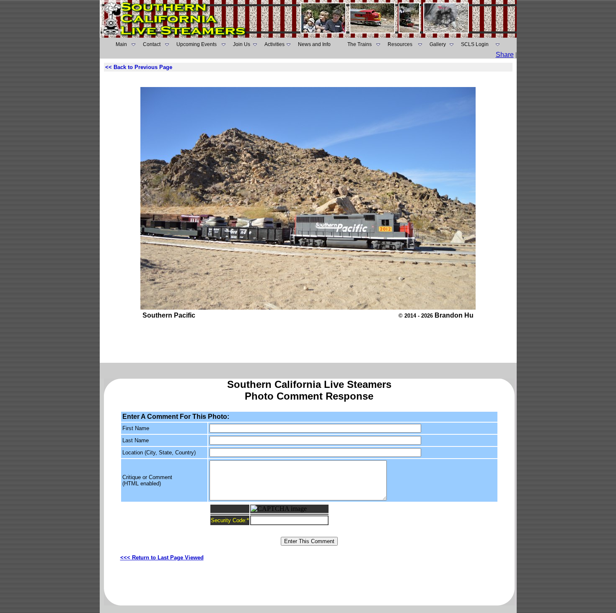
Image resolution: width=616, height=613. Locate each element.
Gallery (438, 44)
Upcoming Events (196, 44)
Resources (400, 44)
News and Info (314, 44)
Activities (274, 44)
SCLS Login (475, 44)
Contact (151, 44)
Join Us (241, 44)
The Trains (359, 44)
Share (505, 54)
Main (121, 44)
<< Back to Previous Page (138, 67)
